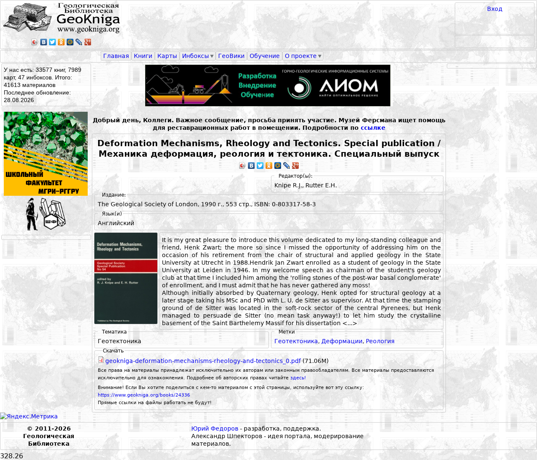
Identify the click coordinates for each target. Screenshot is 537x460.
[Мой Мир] (70, 42)
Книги (143, 56)
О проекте (301, 56)
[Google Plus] (87, 42)
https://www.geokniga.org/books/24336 (144, 395)
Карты (167, 56)
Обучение (265, 56)
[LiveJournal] (79, 42)
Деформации (341, 341)
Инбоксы (195, 56)
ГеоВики (231, 56)
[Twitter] (52, 42)
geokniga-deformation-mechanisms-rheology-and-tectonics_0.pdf (203, 360)
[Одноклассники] (61, 42)
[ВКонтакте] (43, 42)
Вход (495, 8)
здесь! (298, 378)
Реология (380, 341)
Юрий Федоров (214, 428)
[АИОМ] (269, 85)
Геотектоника (296, 341)
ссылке (373, 127)
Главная (116, 56)
